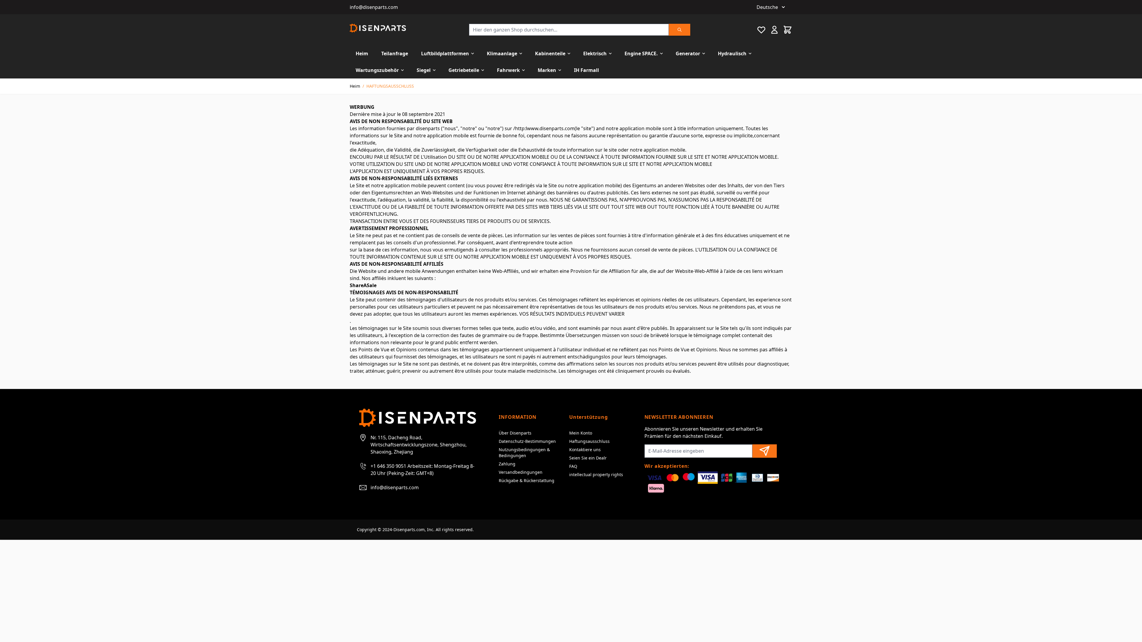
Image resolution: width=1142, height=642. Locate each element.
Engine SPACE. (641, 53)
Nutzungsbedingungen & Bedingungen (524, 452)
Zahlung (507, 464)
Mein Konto (580, 433)
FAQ (573, 466)
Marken (547, 70)
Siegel (424, 70)
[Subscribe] (764, 451)
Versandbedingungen (520, 472)
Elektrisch (595, 53)
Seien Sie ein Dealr (588, 458)
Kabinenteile (550, 53)
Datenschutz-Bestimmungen (527, 441)
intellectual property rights (596, 474)
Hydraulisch (732, 53)
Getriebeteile (463, 70)
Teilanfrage (394, 53)
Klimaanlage (502, 53)
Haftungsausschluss (589, 441)
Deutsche (767, 7)
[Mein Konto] (774, 29)
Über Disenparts (515, 433)
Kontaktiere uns (585, 449)
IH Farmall (586, 70)
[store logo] (378, 28)
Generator (688, 53)
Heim (362, 53)
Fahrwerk (508, 70)
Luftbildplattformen (445, 53)
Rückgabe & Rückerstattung (526, 480)
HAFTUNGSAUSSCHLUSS (390, 86)
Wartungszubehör (377, 70)
